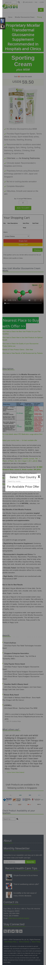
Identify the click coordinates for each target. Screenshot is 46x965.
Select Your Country (23, 477)
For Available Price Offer (23, 486)
